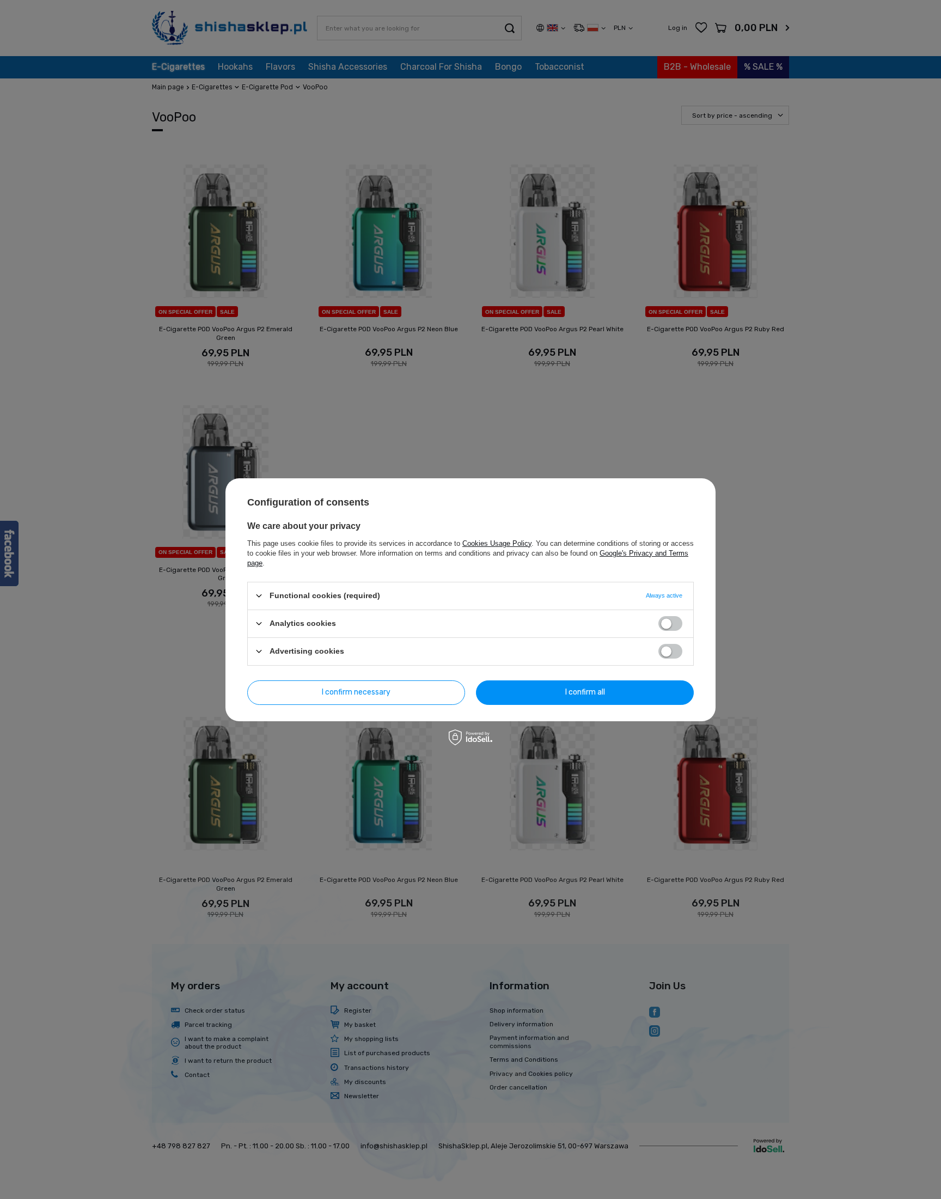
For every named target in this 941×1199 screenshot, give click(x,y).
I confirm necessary (356, 692)
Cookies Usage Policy (496, 543)
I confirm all (585, 692)
